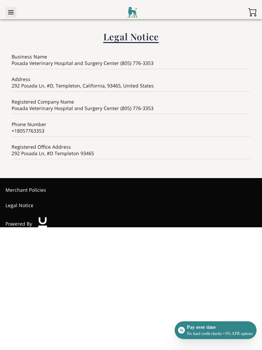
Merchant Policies (25, 190)
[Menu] (10, 12)
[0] (252, 12)
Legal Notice (19, 205)
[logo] (43, 224)
